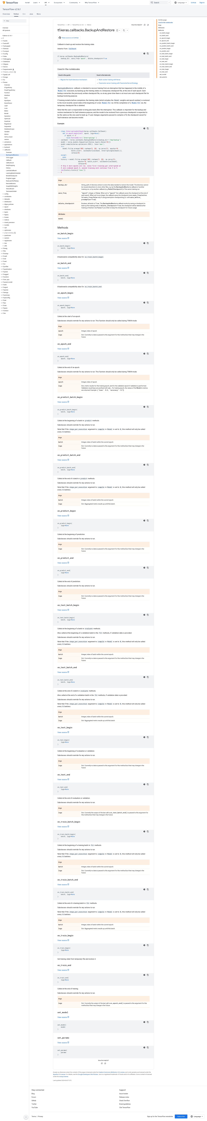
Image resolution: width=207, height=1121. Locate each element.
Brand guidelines (125, 1104)
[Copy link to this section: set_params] (71, 1038)
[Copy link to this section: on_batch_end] (73, 263)
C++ (24, 14)
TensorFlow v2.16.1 (12, 9)
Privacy (40, 1116)
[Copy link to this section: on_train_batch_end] (80, 880)
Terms (34, 1116)
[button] (14, 38)
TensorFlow (61, 25)
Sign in (202, 2)
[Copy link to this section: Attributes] (67, 214)
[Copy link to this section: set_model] (70, 1012)
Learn (35, 3)
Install (27, 3)
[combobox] (160, 3)
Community (73, 3)
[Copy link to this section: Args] (64, 180)
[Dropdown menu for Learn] (40, 2)
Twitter (34, 1104)
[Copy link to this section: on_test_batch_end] (79, 667)
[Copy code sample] (148, 53)
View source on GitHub (70, 38)
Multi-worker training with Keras (109, 80)
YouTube (35, 1107)
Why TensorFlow (91, 3)
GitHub (193, 3)
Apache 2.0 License (59, 1074)
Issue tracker (123, 1094)
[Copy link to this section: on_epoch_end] (73, 344)
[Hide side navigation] (26, 1117)
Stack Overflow (124, 1100)
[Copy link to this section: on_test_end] (72, 775)
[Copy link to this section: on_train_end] (73, 965)
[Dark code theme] (144, 53)
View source (62, 238)
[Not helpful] (148, 24)
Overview (6, 14)
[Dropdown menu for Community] (80, 2)
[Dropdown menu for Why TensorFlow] (99, 2)
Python (16, 14)
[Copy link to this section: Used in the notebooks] (82, 69)
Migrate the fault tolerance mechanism (73, 80)
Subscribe (181, 1116)
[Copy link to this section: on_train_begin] (75, 935)
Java (31, 14)
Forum (34, 1097)
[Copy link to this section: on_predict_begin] (78, 511)
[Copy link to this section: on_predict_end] (76, 558)
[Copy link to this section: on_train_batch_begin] (82, 822)
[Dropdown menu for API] (49, 2)
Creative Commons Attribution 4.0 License (112, 1072)
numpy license (63, 1076)
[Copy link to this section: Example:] (67, 123)
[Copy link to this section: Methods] (70, 228)
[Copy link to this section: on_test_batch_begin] (81, 605)
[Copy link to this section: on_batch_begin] (75, 233)
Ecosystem (58, 3)
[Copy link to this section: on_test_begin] (74, 727)
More (39, 14)
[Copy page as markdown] (124, 30)
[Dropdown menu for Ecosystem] (64, 2)
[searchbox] (14, 21)
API (46, 3)
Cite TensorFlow (124, 1107)
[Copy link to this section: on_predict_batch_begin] (84, 397)
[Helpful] (144, 24)
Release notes (124, 1097)
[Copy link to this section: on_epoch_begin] (75, 293)
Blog (33, 1094)
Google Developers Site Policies (88, 1074)
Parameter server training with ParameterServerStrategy (118, 83)
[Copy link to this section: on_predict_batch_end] (82, 455)
